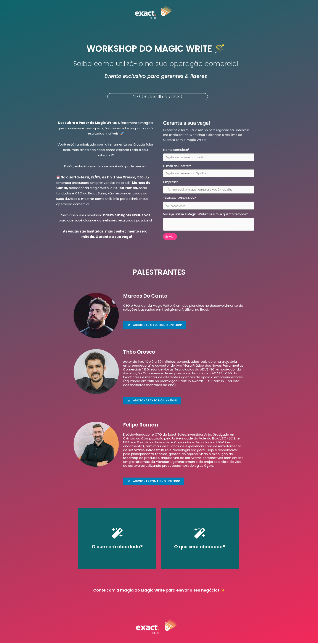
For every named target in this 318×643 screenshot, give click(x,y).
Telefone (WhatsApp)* (179, 198)
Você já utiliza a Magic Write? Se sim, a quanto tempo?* (205, 214)
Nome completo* (176, 150)
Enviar (170, 237)
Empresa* (170, 182)
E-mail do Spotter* (177, 166)
